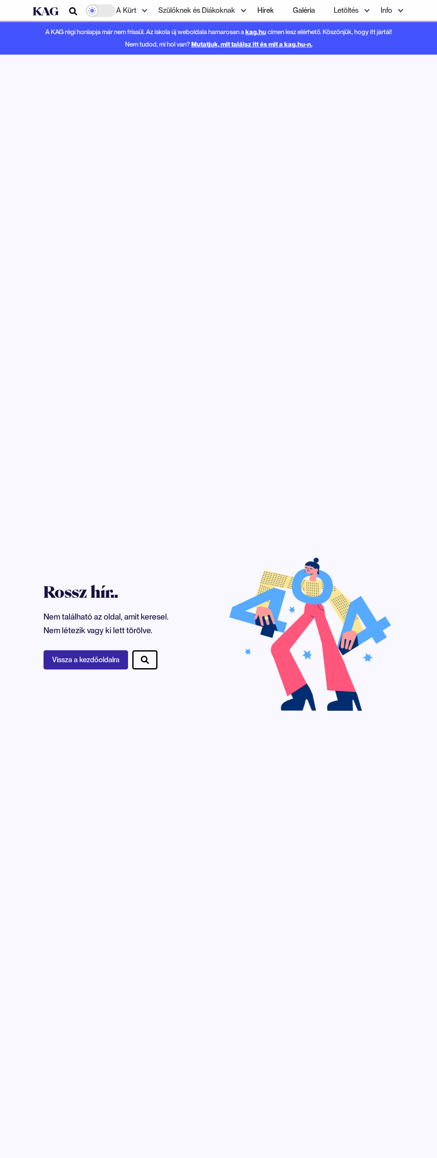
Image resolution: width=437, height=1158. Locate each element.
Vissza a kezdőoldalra (85, 659)
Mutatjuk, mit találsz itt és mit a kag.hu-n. (251, 44)
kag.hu (255, 32)
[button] (128, 10)
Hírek (265, 10)
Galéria (304, 10)
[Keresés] (73, 11)
